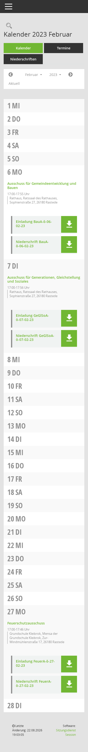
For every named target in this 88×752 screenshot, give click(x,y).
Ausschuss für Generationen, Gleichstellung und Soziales (43, 279)
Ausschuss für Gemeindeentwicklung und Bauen (41, 185)
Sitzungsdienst (66, 732)
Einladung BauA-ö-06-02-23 (34, 224)
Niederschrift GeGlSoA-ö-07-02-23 (35, 338)
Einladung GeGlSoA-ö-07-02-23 (32, 318)
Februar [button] (32, 74)
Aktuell (14, 83)
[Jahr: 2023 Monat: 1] (10, 74)
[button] (69, 224)
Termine (63, 48)
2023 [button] (53, 74)
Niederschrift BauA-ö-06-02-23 (32, 244)
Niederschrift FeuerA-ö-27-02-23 (34, 684)
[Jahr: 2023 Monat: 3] (70, 74)
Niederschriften (23, 59)
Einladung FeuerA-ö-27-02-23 (35, 663)
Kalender (23, 48)
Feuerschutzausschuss (26, 623)
